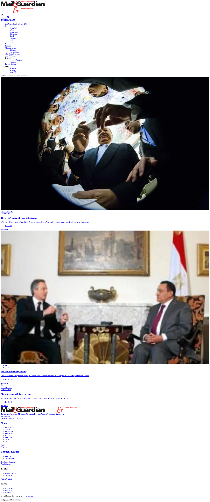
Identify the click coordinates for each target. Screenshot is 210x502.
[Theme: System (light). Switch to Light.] (4, 18)
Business (4, 447)
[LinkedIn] (5, 20)
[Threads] (7, 20)
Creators (7, 416)
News (4, 423)
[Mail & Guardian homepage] (105, 7)
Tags (2, 416)
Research (8, 490)
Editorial (8, 456)
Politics (3, 445)
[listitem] (5, 414)
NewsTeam (29, 496)
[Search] (8, 18)
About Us (8, 492)
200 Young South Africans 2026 (12, 418)
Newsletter (9, 488)
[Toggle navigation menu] (2, 15)
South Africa (9, 428)
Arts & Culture (6, 464)
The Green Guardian (8, 462)
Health (7, 435)
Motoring (8, 437)
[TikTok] (9, 20)
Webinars (8, 475)
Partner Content (6, 479)
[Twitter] (10, 20)
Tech (7, 439)
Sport (7, 441)
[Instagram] (3, 20)
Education (8, 433)
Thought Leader (10, 451)
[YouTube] (14, 20)
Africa (7, 430)
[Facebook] (2, 20)
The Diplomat (10, 458)
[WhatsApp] (12, 20)
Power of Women (11, 473)
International (9, 431)
